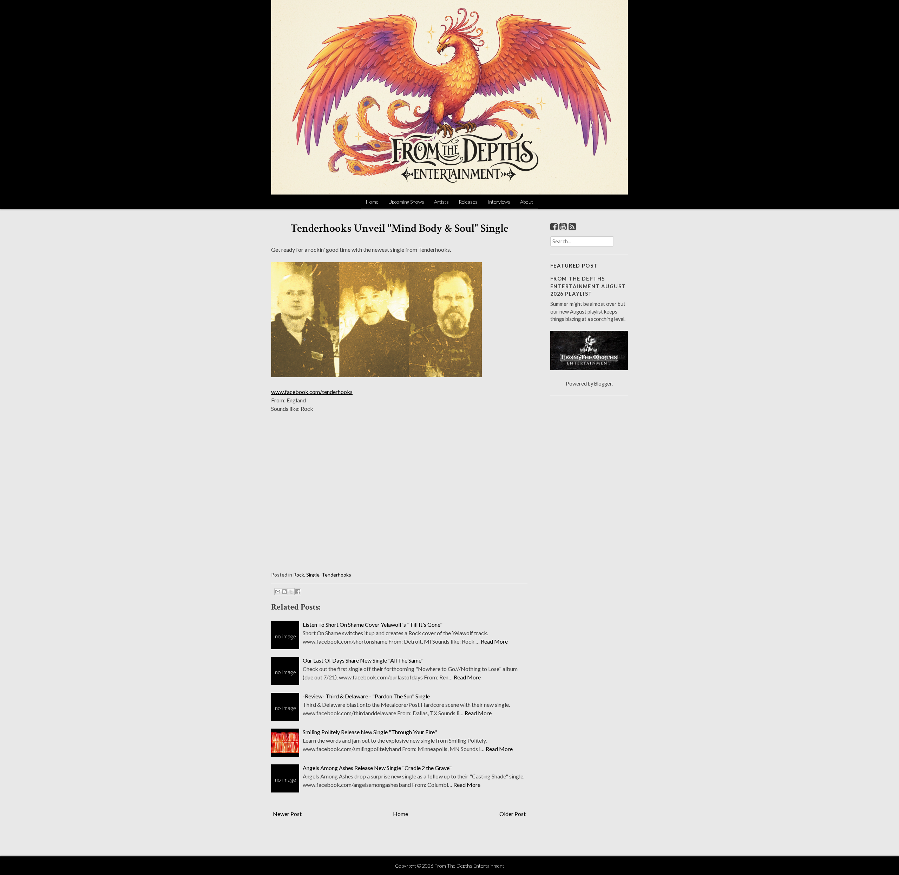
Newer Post (287, 813)
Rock (298, 575)
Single (313, 575)
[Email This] (277, 591)
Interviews (498, 202)
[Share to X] (291, 591)
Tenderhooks (336, 575)
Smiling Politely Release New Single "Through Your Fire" (370, 732)
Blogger (603, 384)
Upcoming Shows (406, 202)
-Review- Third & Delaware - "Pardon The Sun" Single (366, 696)
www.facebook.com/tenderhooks (312, 391)
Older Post (512, 813)
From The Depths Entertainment (469, 866)
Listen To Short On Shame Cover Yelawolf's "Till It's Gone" (372, 624)
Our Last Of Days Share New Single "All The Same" (363, 660)
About (526, 202)
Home (372, 202)
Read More (494, 641)
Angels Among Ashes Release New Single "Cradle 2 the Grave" (377, 767)
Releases (468, 202)
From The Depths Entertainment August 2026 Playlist (588, 286)
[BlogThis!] (284, 591)
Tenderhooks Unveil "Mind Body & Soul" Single (399, 228)
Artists (441, 202)
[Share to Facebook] (297, 591)
